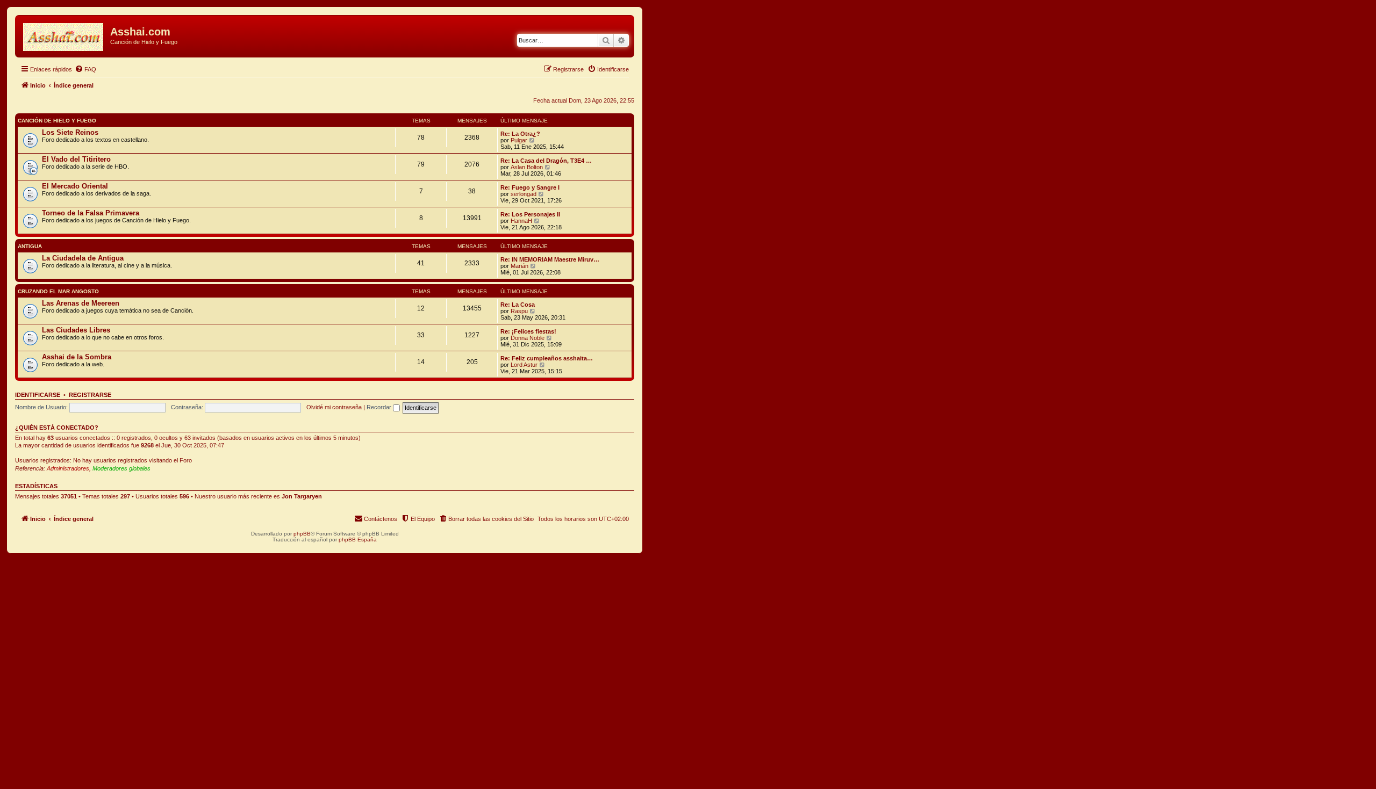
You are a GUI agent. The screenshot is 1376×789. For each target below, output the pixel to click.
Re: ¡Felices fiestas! (528, 331)
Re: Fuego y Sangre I (530, 187)
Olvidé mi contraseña (334, 407)
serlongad (523, 194)
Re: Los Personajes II (530, 214)
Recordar (380, 407)
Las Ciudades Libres (76, 330)
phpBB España (358, 539)
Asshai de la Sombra (76, 357)
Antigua (30, 246)
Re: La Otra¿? (520, 134)
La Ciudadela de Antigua (83, 258)
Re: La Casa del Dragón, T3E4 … (546, 160)
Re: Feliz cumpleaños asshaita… (546, 358)
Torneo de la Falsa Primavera (90, 213)
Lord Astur (524, 364)
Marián (519, 266)
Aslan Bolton (527, 167)
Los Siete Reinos (70, 132)
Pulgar (519, 140)
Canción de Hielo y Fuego (57, 121)
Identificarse (37, 395)
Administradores (68, 468)
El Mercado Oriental (75, 186)
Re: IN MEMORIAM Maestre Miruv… (549, 259)
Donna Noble (527, 338)
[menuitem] (85, 69)
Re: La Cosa (517, 304)
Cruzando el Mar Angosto (58, 291)
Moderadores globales (121, 468)
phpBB (302, 534)
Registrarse (90, 395)
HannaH (521, 221)
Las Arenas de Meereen (80, 303)
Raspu (519, 311)
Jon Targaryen (302, 496)
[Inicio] (64, 35)
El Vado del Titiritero (76, 159)
